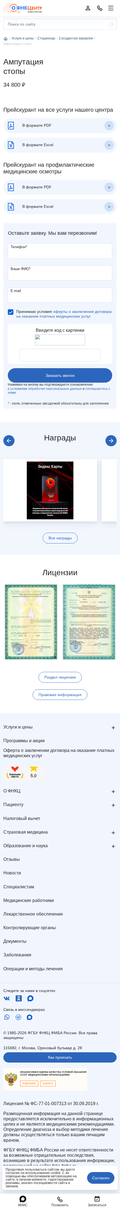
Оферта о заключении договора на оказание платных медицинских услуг (58, 753)
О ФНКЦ (11, 791)
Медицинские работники (28, 900)
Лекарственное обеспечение (33, 914)
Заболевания (17, 955)
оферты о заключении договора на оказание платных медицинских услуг (64, 313)
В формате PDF (36, 125)
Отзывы (11, 859)
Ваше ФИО (20, 269)
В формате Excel (37, 145)
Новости (12, 873)
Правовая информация (60, 694)
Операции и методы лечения (33, 968)
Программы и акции (24, 740)
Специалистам (18, 886)
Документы (15, 941)
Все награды (60, 538)
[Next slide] (111, 440)
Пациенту (13, 804)
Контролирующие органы (29, 927)
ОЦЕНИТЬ (47, 1083)
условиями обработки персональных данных (46, 389)
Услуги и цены (18, 727)
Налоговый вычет (21, 818)
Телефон (19, 247)
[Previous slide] (9, 440)
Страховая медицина (25, 832)
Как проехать (60, 1057)
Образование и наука (25, 845)
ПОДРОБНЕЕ (29, 1083)
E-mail (16, 291)
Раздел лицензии (60, 677)
